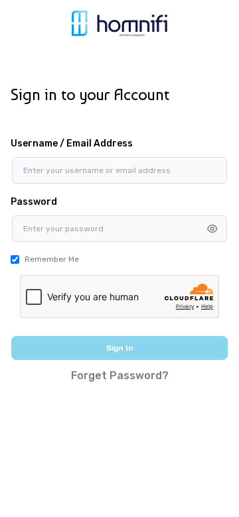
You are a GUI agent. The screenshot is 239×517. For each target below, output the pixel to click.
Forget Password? (120, 375)
